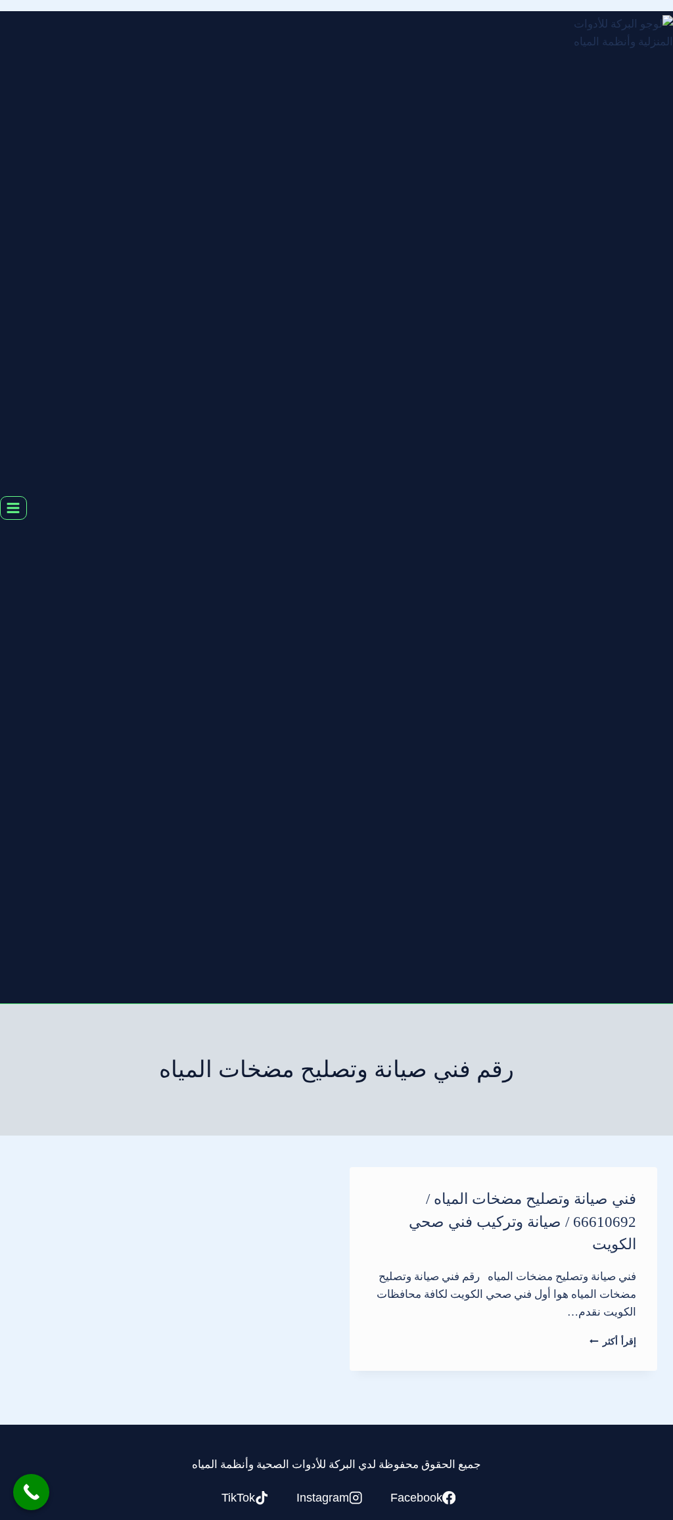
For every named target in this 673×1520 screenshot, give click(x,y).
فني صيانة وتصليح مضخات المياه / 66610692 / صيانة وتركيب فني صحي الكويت (522, 1222)
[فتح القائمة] (13, 507)
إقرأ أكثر (613, 1342)
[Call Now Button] (31, 1492)
